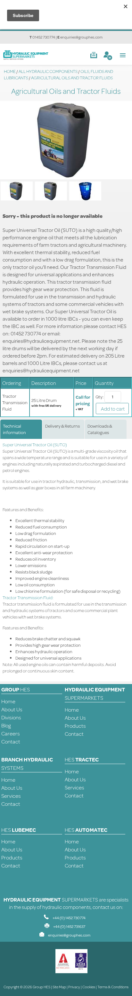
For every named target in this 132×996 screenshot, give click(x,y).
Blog (6, 725)
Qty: (99, 397)
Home (8, 701)
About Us (11, 709)
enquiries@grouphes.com (81, 37)
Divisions (11, 717)
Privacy (74, 987)
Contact (10, 741)
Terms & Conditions (112, 987)
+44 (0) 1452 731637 (69, 926)
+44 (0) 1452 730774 (69, 917)
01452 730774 (43, 37)
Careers (10, 733)
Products (75, 726)
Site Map (59, 987)
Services (11, 796)
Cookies (88, 987)
